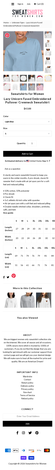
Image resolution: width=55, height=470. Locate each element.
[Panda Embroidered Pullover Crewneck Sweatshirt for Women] (27, 307)
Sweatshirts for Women (36, 463)
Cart (40, 4)
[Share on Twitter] (8, 277)
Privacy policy (27, 389)
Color (6, 116)
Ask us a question (12, 169)
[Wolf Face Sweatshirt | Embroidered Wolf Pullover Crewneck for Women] (43, 307)
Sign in (20, 4)
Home (6, 22)
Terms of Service (27, 395)
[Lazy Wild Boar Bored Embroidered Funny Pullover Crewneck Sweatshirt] (11, 307)
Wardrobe (27, 376)
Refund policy (27, 398)
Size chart (27, 392)
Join (28, 4)
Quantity (21, 143)
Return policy (27, 382)
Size (5, 128)
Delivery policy (27, 386)
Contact (27, 379)
